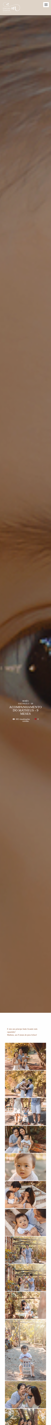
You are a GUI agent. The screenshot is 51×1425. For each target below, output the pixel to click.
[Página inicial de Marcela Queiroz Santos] (11, 7)
